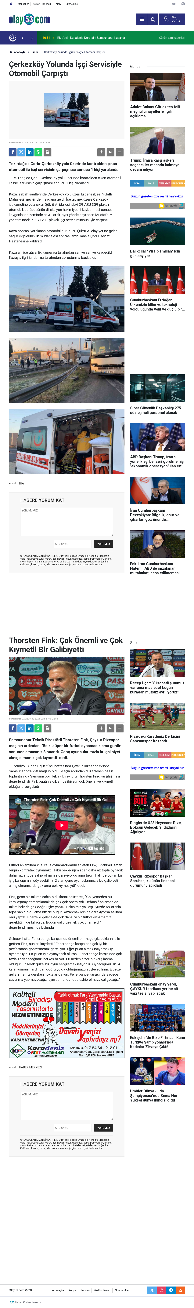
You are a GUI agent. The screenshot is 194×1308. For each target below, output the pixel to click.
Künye (72, 1290)
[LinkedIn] (30, 152)
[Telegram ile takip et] (171, 1290)
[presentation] (22, 38)
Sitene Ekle (72, 3)
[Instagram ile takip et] (161, 1290)
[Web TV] (174, 4)
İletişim (85, 1290)
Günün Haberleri (42, 3)
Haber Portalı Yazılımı (28, 1302)
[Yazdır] (47, 152)
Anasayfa (19, 52)
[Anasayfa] (11, 3)
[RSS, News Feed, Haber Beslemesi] (180, 1290)
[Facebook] (12, 152)
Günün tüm (172, 38)
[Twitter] (21, 152)
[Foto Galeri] (183, 4)
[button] (101, 152)
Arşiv (58, 3)
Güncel (35, 52)
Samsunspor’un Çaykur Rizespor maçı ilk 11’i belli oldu (93, 38)
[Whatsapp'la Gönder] (38, 152)
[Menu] (141, 19)
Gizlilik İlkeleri (102, 1290)
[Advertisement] (66, 603)
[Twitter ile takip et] (152, 1290)
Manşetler (23, 3)
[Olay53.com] (29, 19)
